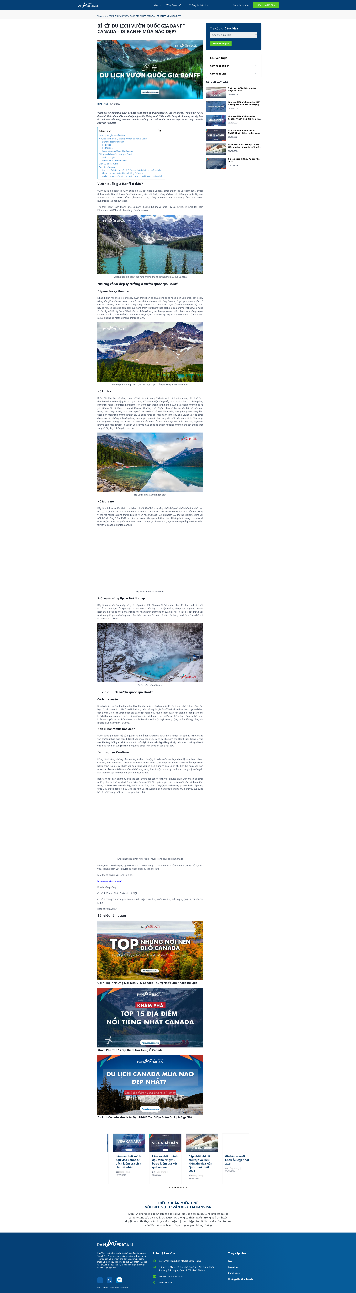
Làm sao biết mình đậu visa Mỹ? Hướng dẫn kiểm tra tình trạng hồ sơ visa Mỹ (244, 104)
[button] (240, 5)
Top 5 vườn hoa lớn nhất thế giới (232, 1158)
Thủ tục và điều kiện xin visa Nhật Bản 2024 (242, 89)
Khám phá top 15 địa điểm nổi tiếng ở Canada (122, 173)
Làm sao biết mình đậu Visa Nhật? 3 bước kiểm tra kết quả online (243, 133)
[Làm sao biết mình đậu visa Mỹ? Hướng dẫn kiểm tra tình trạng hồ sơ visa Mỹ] (216, 111)
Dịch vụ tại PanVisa (108, 163)
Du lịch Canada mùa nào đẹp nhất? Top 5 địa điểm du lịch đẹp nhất (132, 176)
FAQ (230, 1260)
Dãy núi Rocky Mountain (113, 141)
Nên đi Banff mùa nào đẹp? (114, 160)
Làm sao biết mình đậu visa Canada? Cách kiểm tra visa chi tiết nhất (243, 118)
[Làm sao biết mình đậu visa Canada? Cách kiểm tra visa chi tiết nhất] (216, 125)
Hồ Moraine (107, 148)
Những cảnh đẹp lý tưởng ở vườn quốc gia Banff (123, 138)
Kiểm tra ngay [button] (221, 43)
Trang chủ (101, 16)
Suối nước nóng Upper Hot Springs (117, 151)
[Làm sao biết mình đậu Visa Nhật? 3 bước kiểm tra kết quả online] (216, 139)
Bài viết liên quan (107, 167)
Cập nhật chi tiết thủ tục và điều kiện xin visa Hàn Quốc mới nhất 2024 (244, 147)
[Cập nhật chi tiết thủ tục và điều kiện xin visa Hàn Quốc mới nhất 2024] (216, 153)
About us (233, 1267)
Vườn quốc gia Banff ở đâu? (112, 135)
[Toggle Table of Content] (159, 131)
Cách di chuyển (108, 157)
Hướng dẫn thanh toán (241, 1279)
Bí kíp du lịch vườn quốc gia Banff (115, 154)
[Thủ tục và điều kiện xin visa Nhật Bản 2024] (216, 97)
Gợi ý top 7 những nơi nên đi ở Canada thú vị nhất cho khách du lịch (132, 170)
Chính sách (234, 1273)
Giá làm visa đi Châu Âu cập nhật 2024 (244, 160)
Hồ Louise (106, 144)
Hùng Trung (102, 103)
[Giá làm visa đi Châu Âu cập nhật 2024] (216, 168)
